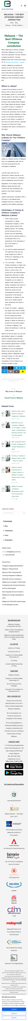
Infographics (9, 540)
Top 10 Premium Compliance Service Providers (14, 863)
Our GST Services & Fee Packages (14, 685)
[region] (14, 1007)
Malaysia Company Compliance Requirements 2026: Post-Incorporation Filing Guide (18, 491)
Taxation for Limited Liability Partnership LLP (14, 656)
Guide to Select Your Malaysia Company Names (14, 631)
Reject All (14, 1017)
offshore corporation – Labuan (15, 62)
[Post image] (6, 413)
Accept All (14, 1009)
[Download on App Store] (14, 766)
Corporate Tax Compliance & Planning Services (14, 690)
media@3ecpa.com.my (13, 552)
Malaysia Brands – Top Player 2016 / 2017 (14, 815)
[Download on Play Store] (14, 773)
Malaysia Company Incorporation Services (14, 625)
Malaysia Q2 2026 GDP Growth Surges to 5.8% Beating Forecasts (14, 603)
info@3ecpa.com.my (14, 759)
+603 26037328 (9, 555)
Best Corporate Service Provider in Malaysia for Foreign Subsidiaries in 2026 (19, 445)
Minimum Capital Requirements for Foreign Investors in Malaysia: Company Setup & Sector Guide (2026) (18, 474)
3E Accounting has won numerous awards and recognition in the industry (14, 715)
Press (6, 535)
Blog (6, 526)
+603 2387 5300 (15, 756)
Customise (14, 1013)
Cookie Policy (22, 1005)
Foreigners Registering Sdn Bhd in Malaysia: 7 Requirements (12, 567)
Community (7, 521)
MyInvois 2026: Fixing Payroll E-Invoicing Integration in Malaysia (18, 413)
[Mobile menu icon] (25, 5)
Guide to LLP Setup (14, 648)
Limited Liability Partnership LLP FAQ (14, 665)
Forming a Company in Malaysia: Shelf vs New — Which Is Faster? (18, 458)
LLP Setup (14, 660)
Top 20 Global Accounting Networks (14, 949)
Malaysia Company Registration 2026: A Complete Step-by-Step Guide (14, 637)
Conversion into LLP (14, 651)
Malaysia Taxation (14, 675)
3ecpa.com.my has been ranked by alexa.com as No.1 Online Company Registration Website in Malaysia (14, 705)
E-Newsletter (9, 531)
